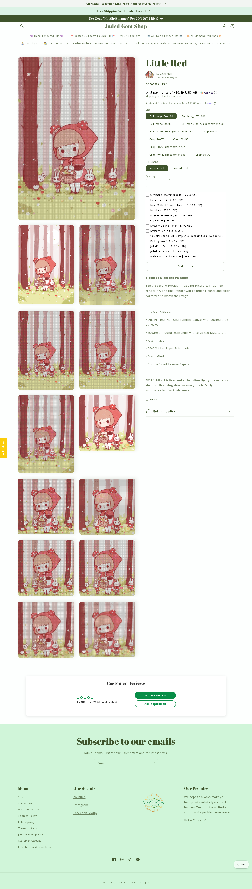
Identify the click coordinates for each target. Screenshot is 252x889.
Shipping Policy (27, 815)
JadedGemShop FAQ (30, 834)
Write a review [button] (155, 695)
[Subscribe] (154, 763)
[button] (22, 26)
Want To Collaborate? (32, 809)
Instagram (80, 805)
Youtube (79, 797)
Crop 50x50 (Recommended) (168, 147)
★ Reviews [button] (3, 447)
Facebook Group (85, 813)
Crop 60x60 (180, 139)
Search (22, 797)
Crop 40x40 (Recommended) (168, 154)
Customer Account (29, 840)
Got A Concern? (195, 820)
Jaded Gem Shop (119, 882)
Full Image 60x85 (160, 123)
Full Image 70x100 (194, 116)
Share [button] (153, 399)
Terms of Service (28, 828)
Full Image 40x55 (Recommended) (171, 131)
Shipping (151, 96)
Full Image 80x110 (161, 116)
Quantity (150, 176)
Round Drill (181, 168)
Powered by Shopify (139, 882)
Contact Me (25, 803)
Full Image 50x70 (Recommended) (202, 123)
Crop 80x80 (210, 131)
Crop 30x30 (203, 154)
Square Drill (157, 168)
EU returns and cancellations (36, 847)
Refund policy (26, 822)
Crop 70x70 (157, 139)
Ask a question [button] (155, 704)
